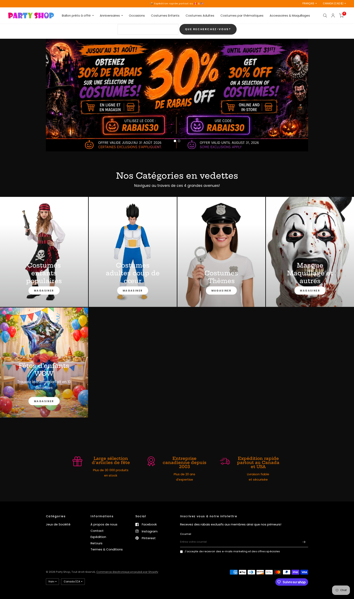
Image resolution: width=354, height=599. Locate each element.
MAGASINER (44, 290)
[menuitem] (78, 15)
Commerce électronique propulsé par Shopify (127, 572)
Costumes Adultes (200, 15)
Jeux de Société (58, 524)
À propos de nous (104, 524)
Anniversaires (110, 15)
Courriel (185, 534)
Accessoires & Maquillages (290, 15)
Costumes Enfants (165, 15)
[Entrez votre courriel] (304, 542)
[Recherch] (325, 15)
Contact (97, 531)
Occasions (137, 15)
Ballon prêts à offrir (76, 15)
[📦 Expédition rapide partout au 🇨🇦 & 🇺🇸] (177, 4)
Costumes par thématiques (241, 15)
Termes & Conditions (107, 549)
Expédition (98, 537)
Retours (96, 543)
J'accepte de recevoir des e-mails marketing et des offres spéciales (232, 551)
